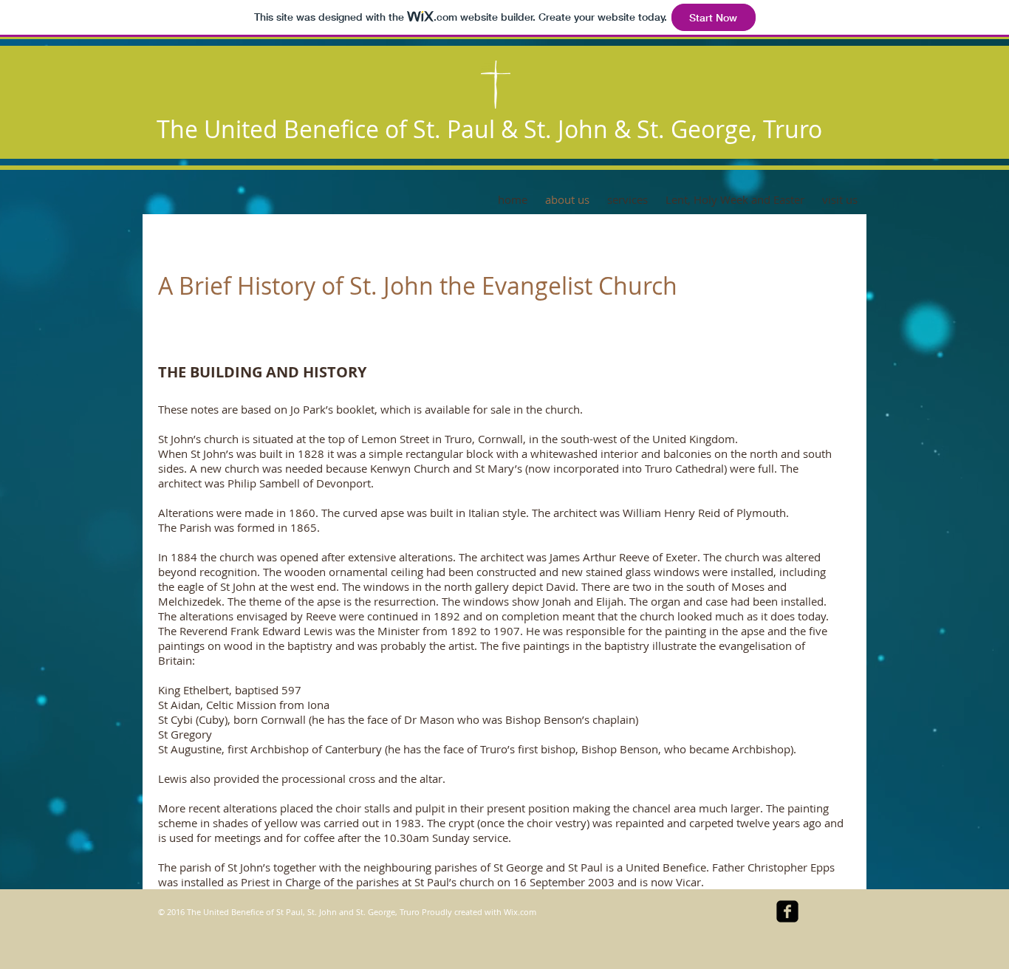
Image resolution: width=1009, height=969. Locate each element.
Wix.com (520, 911)
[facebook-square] (787, 911)
